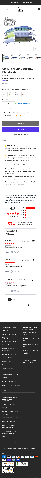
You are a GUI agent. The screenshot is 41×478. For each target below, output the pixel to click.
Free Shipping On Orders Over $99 (21, 3)
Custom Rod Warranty (9, 345)
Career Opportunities (9, 334)
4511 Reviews (14, 217)
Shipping (5, 338)
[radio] (28, 208)
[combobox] (34, 477)
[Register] (32, 390)
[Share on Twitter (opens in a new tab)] (15, 252)
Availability (8, 109)
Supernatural (7, 65)
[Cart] (38, 10)
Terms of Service (7, 358)
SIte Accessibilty (7, 368)
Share (4, 140)
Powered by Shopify (29, 448)
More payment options (20, 134)
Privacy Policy (6, 361)
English (35, 477)
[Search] (7, 10)
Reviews (5, 365)
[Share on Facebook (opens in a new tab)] (12, 252)
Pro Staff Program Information (8, 349)
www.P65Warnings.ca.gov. (16, 151)
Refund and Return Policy (10, 341)
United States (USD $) (10, 443)
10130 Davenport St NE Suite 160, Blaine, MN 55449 (9, 433)
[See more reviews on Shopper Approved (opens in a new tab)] (18, 252)
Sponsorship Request (9, 354)
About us (5, 331)
